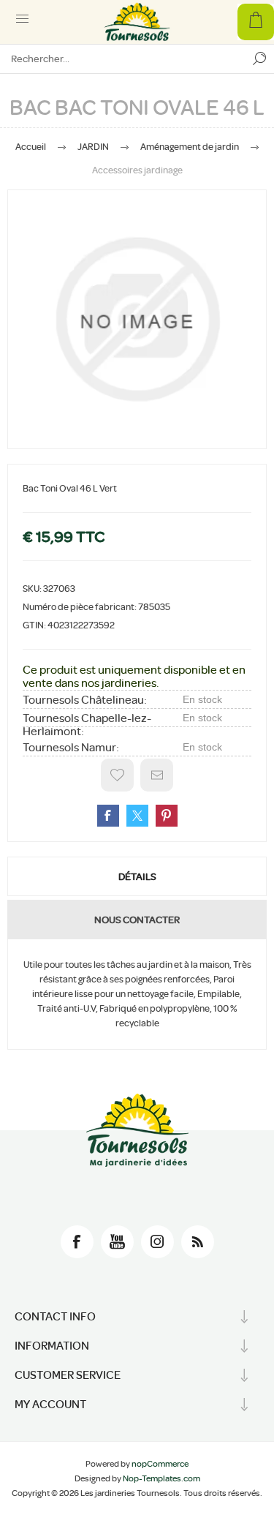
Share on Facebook (108, 816)
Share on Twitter (137, 816)
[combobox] (122, 58)
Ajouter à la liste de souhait (117, 775)
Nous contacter (137, 919)
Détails (137, 876)
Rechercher (259, 58)
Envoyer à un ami (156, 775)
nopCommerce (160, 1464)
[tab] (137, 876)
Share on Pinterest (167, 816)
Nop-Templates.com (161, 1478)
